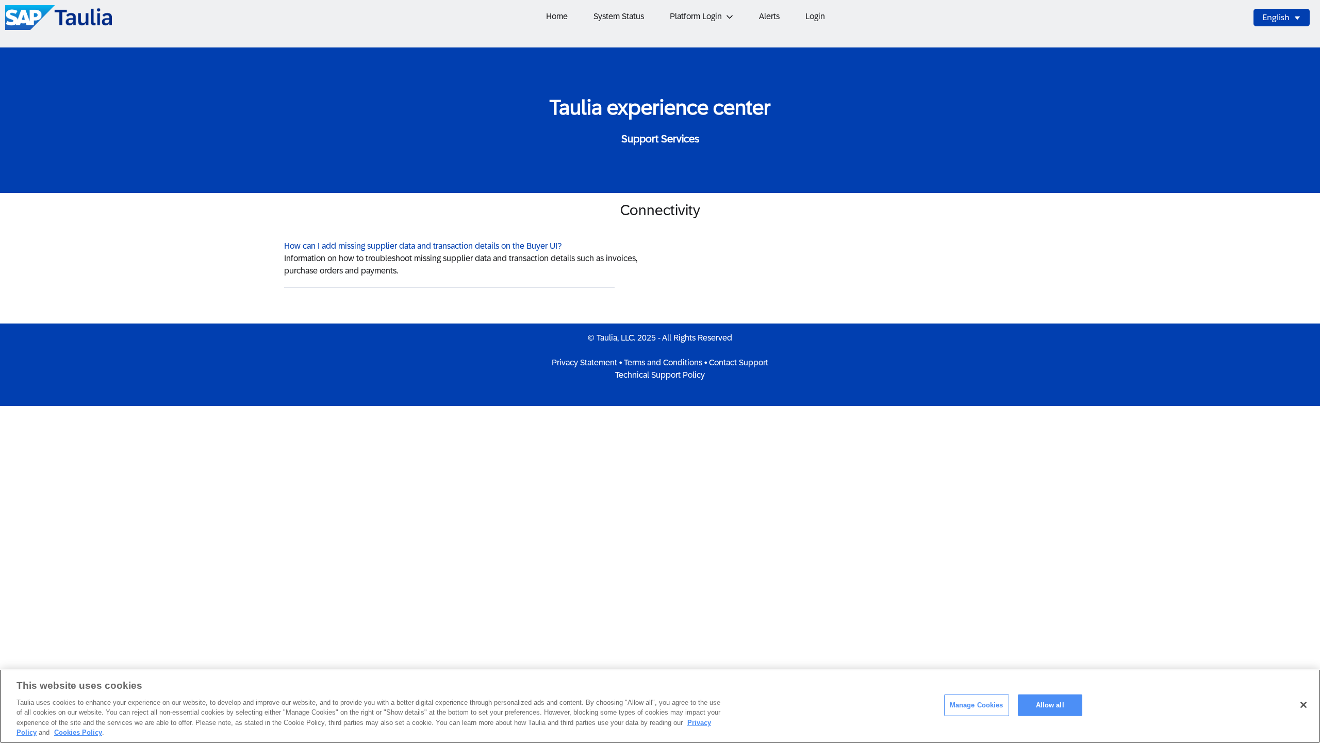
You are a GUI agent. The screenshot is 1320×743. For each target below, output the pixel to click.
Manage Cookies (976, 705)
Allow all (1050, 705)
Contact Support (738, 362)
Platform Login (696, 16)
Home (557, 16)
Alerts (769, 16)
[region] (660, 706)
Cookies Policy (78, 732)
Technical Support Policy (660, 374)
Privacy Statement (584, 362)
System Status (618, 16)
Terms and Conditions (663, 362)
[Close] (1303, 704)
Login (815, 16)
